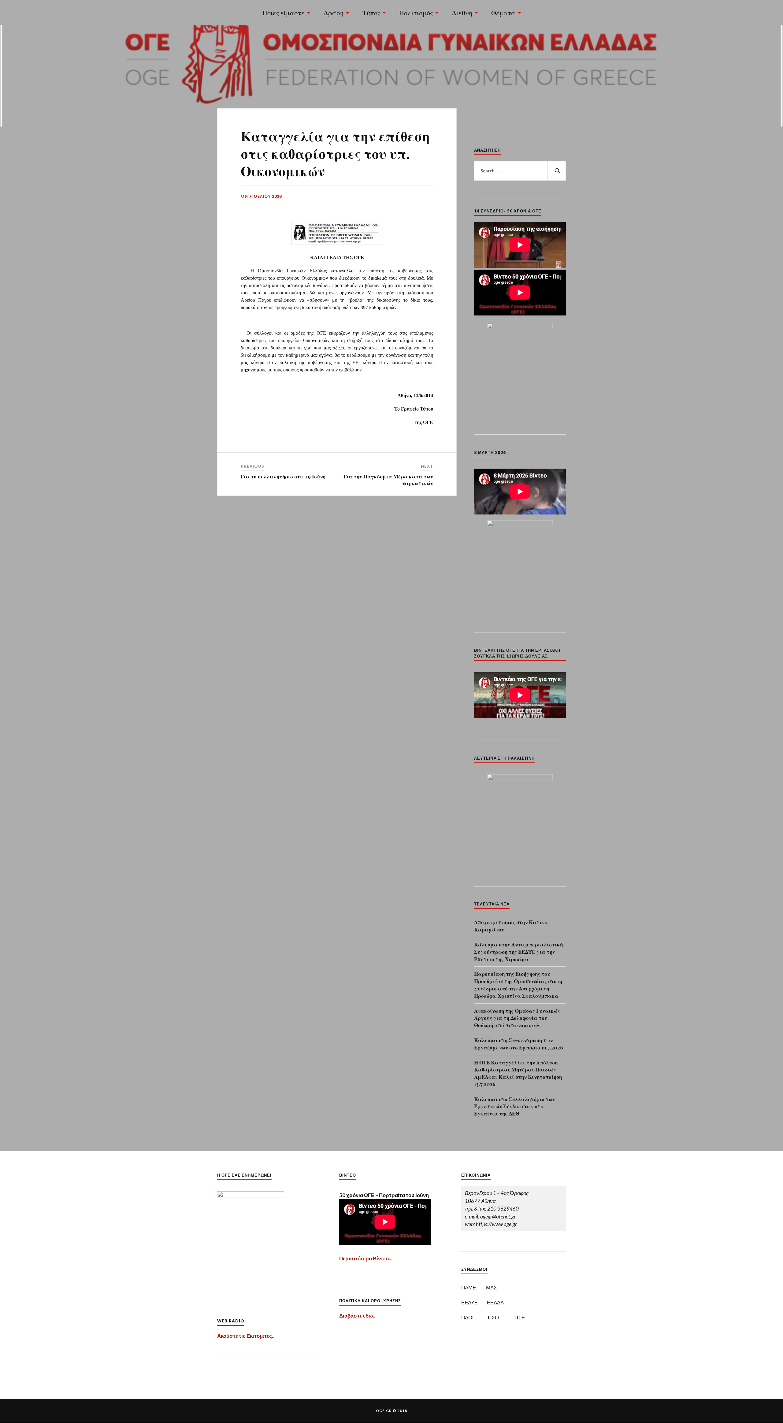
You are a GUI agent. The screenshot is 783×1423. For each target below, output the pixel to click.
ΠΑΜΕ (468, 1287)
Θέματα (503, 12)
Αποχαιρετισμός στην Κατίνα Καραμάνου (511, 926)
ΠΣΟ (493, 1317)
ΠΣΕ (519, 1317)
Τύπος (371, 12)
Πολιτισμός (416, 12)
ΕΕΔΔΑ (495, 1302)
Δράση (333, 12)
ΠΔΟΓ (468, 1317)
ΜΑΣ (491, 1287)
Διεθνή (462, 12)
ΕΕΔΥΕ (469, 1302)
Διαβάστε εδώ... (358, 1315)
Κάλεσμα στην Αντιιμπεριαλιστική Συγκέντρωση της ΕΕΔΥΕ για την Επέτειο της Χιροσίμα (518, 951)
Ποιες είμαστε (283, 12)
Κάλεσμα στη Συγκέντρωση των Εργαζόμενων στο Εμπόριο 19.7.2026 (518, 1044)
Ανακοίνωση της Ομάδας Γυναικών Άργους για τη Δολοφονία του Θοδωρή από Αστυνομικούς (517, 1018)
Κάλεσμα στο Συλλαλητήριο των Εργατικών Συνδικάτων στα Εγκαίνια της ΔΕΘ (514, 1106)
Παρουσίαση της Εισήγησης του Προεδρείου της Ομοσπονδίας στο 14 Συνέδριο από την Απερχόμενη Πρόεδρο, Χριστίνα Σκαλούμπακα (518, 984)
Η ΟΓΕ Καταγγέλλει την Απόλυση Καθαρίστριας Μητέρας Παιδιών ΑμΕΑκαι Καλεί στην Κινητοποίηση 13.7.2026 (518, 1073)
